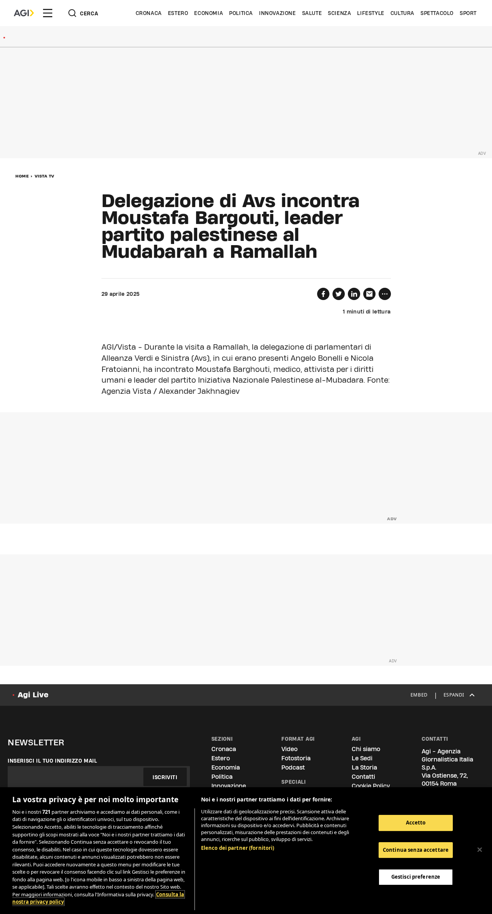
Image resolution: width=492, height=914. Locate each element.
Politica (241, 13)
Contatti (363, 776)
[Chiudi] (479, 849)
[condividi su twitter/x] (338, 294)
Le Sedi (362, 758)
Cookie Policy (371, 786)
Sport (468, 13)
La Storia (364, 767)
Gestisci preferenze (415, 876)
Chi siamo (366, 749)
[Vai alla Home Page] (23, 13)
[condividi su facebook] (323, 294)
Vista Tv (45, 176)
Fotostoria (296, 758)
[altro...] (385, 294)
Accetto (416, 822)
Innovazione (277, 13)
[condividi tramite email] (369, 294)
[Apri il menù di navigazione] (47, 13)
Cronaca (149, 13)
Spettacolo (437, 13)
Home (22, 176)
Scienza (339, 13)
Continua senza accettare (416, 849)
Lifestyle (370, 13)
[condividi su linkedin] (354, 294)
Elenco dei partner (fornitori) (237, 847)
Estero (178, 13)
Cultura (402, 13)
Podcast (293, 767)
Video (289, 749)
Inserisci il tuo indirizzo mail (52, 760)
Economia (208, 13)
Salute (312, 13)
